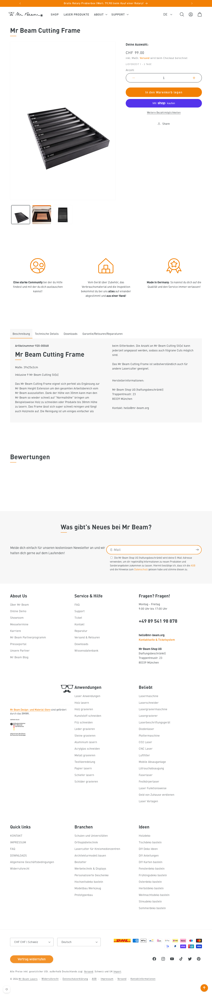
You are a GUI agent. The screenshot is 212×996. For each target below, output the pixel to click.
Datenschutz (141, 569)
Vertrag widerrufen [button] (32, 958)
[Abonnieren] (197, 549)
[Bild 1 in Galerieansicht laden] (20, 214)
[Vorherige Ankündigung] (20, 3)
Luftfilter (144, 755)
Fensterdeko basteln (152, 868)
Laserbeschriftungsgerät (154, 722)
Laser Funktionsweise (153, 788)
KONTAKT (16, 835)
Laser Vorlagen (148, 801)
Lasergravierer (148, 716)
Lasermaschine (148, 696)
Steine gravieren (84, 735)
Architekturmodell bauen (90, 855)
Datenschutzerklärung (75, 978)
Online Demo (18, 611)
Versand (145, 58)
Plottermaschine (149, 735)
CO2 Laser (145, 742)
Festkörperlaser (149, 781)
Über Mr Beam (19, 604)
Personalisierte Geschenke (91, 875)
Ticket (78, 618)
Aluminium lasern (85, 742)
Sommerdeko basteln (152, 908)
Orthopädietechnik (86, 842)
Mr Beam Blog (19, 657)
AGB (193, 565)
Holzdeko (144, 835)
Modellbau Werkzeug (87, 888)
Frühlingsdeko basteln (153, 875)
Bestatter (80, 862)
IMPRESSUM (18, 842)
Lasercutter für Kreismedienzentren (97, 849)
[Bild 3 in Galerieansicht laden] (62, 214)
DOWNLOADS (18, 855)
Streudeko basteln (150, 901)
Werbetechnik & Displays (90, 868)
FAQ (77, 604)
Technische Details (47, 334)
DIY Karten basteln (150, 862)
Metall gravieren (84, 755)
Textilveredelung (84, 762)
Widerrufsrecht (19, 868)
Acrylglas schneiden (87, 748)
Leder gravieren (84, 729)
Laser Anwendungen (87, 696)
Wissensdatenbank (86, 651)
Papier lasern (83, 768)
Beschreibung (21, 334)
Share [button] (166, 124)
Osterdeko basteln (150, 882)
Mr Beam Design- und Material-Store (30, 709)
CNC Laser (146, 748)
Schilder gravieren (86, 781)
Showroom (17, 618)
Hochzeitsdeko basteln (88, 882)
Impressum (107, 978)
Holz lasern (81, 702)
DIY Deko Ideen (148, 849)
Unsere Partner (20, 651)
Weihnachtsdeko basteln (154, 895)
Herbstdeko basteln (151, 888)
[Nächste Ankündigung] (192, 3)
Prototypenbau (83, 895)
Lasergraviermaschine (153, 709)
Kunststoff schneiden (87, 716)
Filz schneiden (83, 722)
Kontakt (79, 624)
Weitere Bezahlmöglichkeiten (164, 112)
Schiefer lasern (84, 775)
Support (79, 611)
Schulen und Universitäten (91, 835)
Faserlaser (146, 775)
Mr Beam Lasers (28, 978)
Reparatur (80, 631)
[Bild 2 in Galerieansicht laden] (41, 214)
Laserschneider (149, 702)
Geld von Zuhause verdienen (156, 794)
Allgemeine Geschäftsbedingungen (32, 862)
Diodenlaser (146, 729)
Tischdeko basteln (150, 842)
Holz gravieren (83, 709)
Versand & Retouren (87, 637)
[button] (100, 14)
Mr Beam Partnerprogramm (28, 637)
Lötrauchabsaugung (151, 768)
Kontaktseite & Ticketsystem (157, 640)
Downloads (70, 334)
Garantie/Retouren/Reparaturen (102, 334)
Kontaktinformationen (143, 978)
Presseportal (18, 644)
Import (117, 971)
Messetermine (19, 624)
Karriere (15, 631)
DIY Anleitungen (149, 855)
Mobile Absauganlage (152, 762)
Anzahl (130, 70)
